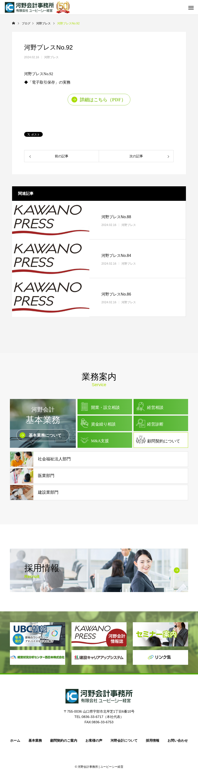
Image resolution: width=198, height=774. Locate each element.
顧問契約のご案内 (63, 740)
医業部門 (46, 475)
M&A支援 (100, 441)
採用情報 (152, 740)
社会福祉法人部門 (54, 459)
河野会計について (124, 740)
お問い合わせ (178, 740)
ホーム (15, 740)
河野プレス (51, 57)
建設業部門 (48, 492)
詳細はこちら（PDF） (103, 99)
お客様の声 (93, 740)
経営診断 (155, 424)
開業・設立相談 (105, 407)
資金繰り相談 (103, 424)
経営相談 (155, 407)
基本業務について (45, 435)
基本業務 (35, 740)
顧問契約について (163, 441)
